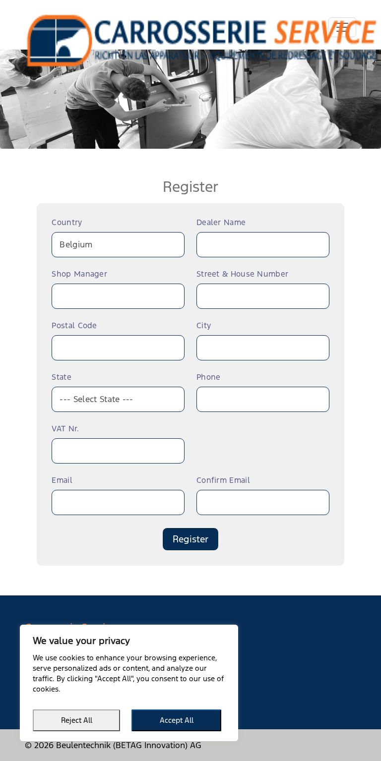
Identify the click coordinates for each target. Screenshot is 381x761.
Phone (208, 377)
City (203, 326)
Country (67, 223)
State (61, 377)
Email (62, 480)
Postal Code (74, 326)
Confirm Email (223, 480)
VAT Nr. (65, 429)
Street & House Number (242, 274)
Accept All (176, 720)
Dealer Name (221, 223)
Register (190, 539)
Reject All (76, 720)
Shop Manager (79, 274)
